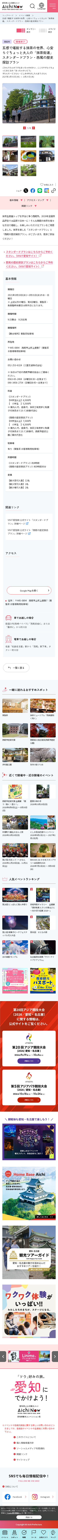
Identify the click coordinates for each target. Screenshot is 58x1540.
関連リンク (29, 205)
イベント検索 (24, 15)
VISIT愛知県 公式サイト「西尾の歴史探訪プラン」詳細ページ (28, 532)
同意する (29, 1517)
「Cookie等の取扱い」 (14, 1513)
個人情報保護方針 (25, 1442)
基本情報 (16, 200)
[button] (24, 128)
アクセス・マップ (37, 200)
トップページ (7, 15)
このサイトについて (26, 1437)
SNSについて (11, 1486)
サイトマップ (23, 1459)
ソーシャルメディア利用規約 (31, 1448)
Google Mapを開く (29, 590)
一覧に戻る (18, 667)
